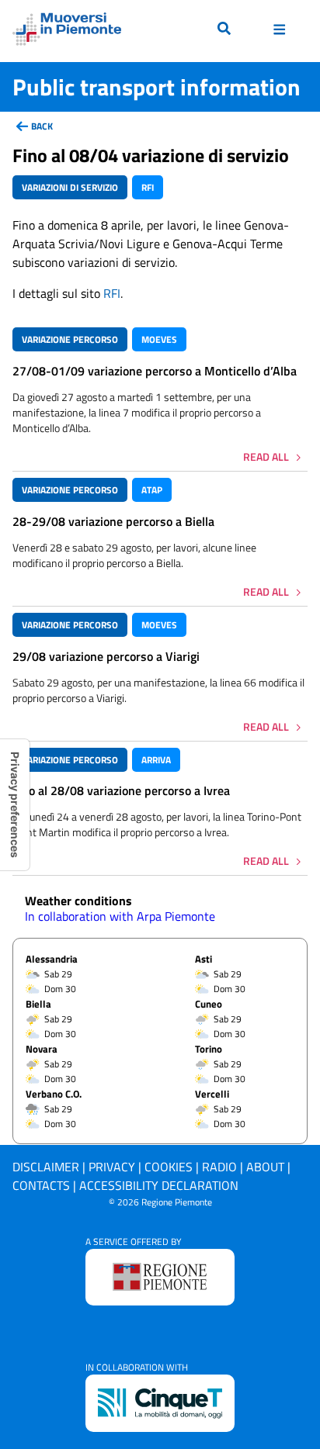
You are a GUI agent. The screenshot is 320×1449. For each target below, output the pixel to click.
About (265, 1166)
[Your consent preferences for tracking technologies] (15, 804)
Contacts (41, 1185)
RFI (111, 293)
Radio (219, 1166)
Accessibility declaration (158, 1185)
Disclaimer (45, 1166)
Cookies (168, 1166)
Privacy (112, 1166)
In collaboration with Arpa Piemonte (120, 916)
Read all (266, 456)
